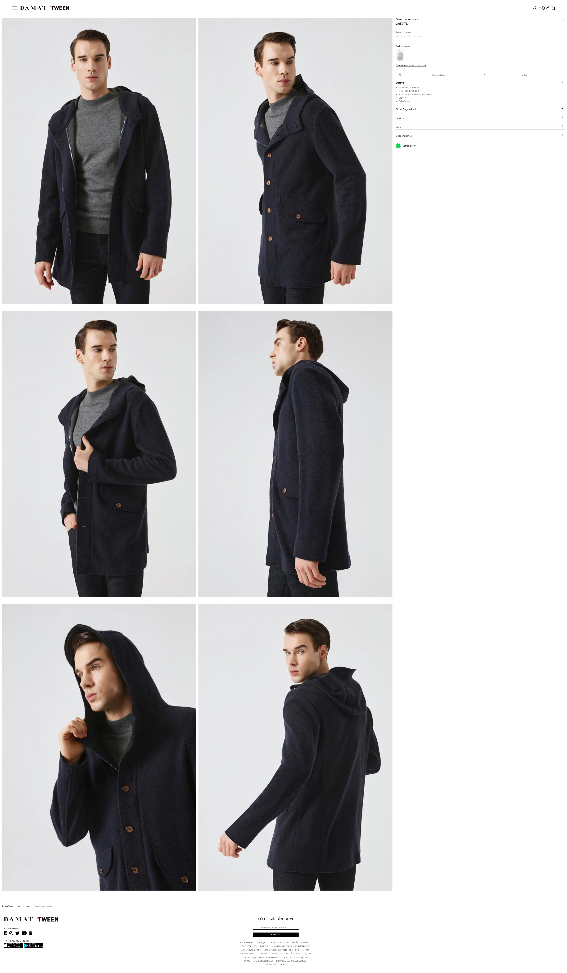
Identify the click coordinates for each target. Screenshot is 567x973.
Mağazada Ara (438, 75)
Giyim (19, 906)
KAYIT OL (275, 934)
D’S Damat (263, 953)
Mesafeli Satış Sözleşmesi (291, 961)
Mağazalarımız (301, 942)
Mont (28, 906)
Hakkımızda (247, 942)
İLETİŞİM (295, 953)
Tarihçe (261, 942)
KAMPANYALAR (280, 953)
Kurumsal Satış (283, 946)
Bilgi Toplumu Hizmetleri (256, 946)
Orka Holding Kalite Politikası (282, 950)
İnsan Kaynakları (279, 942)
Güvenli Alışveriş (275, 964)
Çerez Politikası (263, 961)
